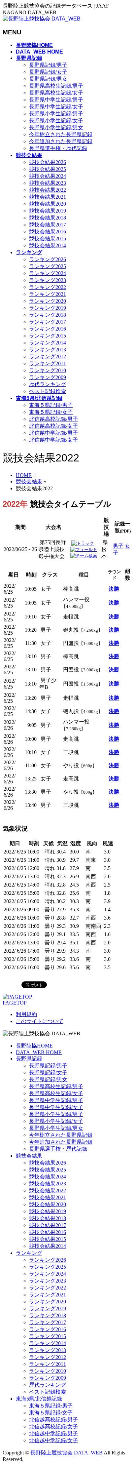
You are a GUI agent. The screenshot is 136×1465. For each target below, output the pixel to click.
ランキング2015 (47, 335)
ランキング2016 (47, 329)
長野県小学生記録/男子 (56, 113)
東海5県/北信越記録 (39, 1399)
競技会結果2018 (47, 217)
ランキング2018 (47, 315)
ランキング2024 (47, 273)
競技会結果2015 (47, 238)
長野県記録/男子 (48, 65)
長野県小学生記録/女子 (56, 120)
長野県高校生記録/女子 (56, 93)
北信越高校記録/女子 (53, 426)
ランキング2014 (47, 342)
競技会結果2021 (47, 197)
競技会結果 (29, 1156)
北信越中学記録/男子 (53, 433)
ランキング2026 (47, 259)
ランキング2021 (47, 294)
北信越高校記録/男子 (53, 419)
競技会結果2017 (47, 224)
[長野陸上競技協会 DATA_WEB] (42, 18)
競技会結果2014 (47, 245)
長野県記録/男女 (48, 79)
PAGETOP (15, 1003)
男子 (118, 546)
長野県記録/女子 (48, 72)
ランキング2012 (47, 356)
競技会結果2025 (47, 169)
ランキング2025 (47, 266)
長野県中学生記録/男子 (56, 99)
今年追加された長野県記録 (60, 141)
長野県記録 (29, 1058)
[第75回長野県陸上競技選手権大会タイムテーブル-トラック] (82, 543)
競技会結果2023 (47, 183)
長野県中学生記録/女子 (56, 106)
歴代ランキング (47, 384)
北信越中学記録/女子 (53, 440)
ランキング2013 (47, 349)
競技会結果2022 (47, 190)
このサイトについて (39, 1021)
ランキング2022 (47, 287)
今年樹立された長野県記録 (60, 134)
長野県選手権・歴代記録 (58, 148)
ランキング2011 (47, 363)
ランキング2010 (47, 370)
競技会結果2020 (47, 204)
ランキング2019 (47, 308)
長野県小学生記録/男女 (56, 127)
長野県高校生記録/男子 (56, 86)
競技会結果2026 (47, 162)
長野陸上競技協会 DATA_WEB (66, 1452)
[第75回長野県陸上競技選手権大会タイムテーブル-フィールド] (83, 549)
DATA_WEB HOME (39, 1052)
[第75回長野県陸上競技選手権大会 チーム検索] (83, 555)
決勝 (114, 589)
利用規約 (26, 1014)
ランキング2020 (47, 301)
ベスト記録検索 (47, 391)
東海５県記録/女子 (51, 412)
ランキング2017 (47, 322)
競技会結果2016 (47, 231)
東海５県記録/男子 (51, 405)
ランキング (29, 1253)
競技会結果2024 (47, 176)
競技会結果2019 (47, 211)
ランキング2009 (47, 377)
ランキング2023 (47, 280)
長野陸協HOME (34, 1046)
